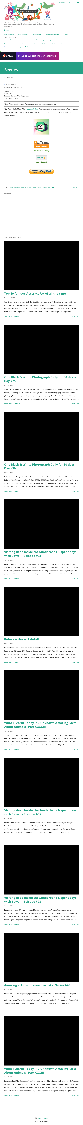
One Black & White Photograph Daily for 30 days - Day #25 (40, 379)
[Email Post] (53, 188)
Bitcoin (35, 40)
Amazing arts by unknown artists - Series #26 (37, 985)
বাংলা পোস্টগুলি (26, 40)
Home (6, 30)
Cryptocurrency (46, 40)
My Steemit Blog (9, 34)
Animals (6, 44)
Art (17, 40)
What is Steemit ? (23, 34)
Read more (75, 316)
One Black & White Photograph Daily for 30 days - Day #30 (40, 466)
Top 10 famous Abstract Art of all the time (35, 293)
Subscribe (62, 3)
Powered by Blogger (42, 1118)
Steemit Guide (37, 34)
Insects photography (20, 188)
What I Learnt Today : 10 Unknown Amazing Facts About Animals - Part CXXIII (40, 1071)
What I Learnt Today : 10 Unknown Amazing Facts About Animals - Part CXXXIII (40, 725)
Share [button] (75, 188)
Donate (40, 158)
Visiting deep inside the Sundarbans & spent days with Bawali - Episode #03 (40, 554)
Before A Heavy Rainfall (21, 639)
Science (16, 44)
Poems (36, 44)
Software (45, 44)
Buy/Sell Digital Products (53, 34)
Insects (11, 188)
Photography (8, 40)
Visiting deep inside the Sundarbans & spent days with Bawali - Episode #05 (40, 812)
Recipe (54, 44)
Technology (25, 44)
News (57, 40)
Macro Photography (34, 188)
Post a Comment (14, 316)
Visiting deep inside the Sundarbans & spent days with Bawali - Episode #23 (40, 900)
